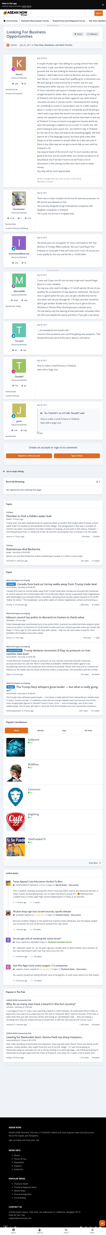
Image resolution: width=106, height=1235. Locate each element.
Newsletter (19, 1162)
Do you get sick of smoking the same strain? (37, 938)
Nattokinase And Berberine (23, 549)
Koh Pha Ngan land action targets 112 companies (40, 965)
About (17, 1155)
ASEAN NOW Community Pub (18, 1000)
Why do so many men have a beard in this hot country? (40, 1004)
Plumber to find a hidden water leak (28, 516)
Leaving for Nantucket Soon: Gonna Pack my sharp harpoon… (44, 1037)
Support (18, 1166)
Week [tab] (16, 730)
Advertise (18, 1169)
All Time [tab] (88, 730)
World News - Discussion (67, 885)
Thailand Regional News (25, 1187)
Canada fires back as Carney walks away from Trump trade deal (57, 584)
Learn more (5, 4)
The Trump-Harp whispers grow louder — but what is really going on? (52, 688)
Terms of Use (20, 1159)
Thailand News (21, 1183)
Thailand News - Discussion (68, 915)
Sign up (12, 1140)
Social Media (20, 1197)
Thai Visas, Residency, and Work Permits (53, 45)
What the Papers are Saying (18, 580)
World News (19, 1190)
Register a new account (29, 455)
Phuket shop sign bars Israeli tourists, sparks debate (42, 911)
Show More (93, 863)
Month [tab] (40, 730)
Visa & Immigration (23, 1194)
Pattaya (9, 512)
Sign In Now (77, 455)
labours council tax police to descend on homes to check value (45, 617)
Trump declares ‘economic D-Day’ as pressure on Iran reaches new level (48, 652)
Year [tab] (64, 730)
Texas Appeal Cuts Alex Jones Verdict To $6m (38, 881)
